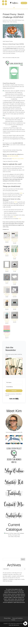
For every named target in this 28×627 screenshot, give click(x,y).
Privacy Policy (7, 618)
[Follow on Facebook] (3, 1)
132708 (14, 270)
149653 (14, 295)
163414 (7, 295)
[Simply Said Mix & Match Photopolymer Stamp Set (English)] (14, 237)
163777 (7, 336)
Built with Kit (14, 398)
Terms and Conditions (17, 618)
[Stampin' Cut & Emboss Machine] (14, 292)
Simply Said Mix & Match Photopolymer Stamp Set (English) (14, 240)
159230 (7, 270)
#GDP (16, 20)
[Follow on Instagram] (6, 1)
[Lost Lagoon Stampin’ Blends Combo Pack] (6, 317)
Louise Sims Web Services (14, 625)
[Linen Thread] (6, 279)
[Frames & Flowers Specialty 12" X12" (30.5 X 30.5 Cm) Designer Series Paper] (14, 251)
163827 (7, 308)
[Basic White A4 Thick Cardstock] (6, 267)
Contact (13, 619)
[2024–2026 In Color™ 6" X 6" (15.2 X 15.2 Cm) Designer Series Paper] (6, 331)
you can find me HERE (12, 156)
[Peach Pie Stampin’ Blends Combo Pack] (6, 305)
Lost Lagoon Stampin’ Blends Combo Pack (6, 320)
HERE (21, 193)
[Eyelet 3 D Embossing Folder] (6, 292)
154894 (14, 308)
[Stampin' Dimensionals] (14, 279)
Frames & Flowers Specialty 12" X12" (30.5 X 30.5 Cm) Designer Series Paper (15, 254)
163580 (7, 254)
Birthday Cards (21, 20)
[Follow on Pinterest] (3, 4)
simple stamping (13, 21)
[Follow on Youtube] (6, 4)
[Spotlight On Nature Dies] (6, 251)
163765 (14, 257)
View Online (11, 536)
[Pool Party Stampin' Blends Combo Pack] (14, 305)
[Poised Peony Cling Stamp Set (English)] (6, 237)
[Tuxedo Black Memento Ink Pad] (14, 267)
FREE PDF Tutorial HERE (18, 158)
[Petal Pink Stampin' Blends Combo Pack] (14, 317)
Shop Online (17, 536)
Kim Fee (6, 20)
